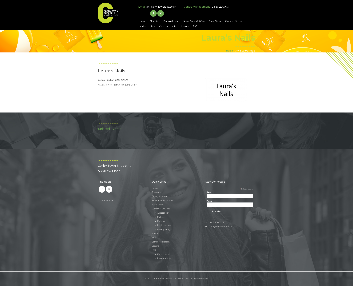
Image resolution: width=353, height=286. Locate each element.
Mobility (161, 217)
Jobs (153, 26)
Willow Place (108, 13)
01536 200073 (217, 222)
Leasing (185, 26)
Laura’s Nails (248, 50)
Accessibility (163, 213)
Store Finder (215, 21)
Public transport (164, 225)
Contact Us (107, 200)
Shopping (154, 21)
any (237, 50)
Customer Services (234, 21)
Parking (161, 221)
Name (209, 201)
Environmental (164, 258)
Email (210, 192)
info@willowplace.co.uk (161, 6)
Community (163, 254)
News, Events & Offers (194, 21)
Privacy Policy (164, 229)
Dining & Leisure (171, 21)
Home (143, 21)
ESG (195, 26)
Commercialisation (168, 26)
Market (143, 26)
